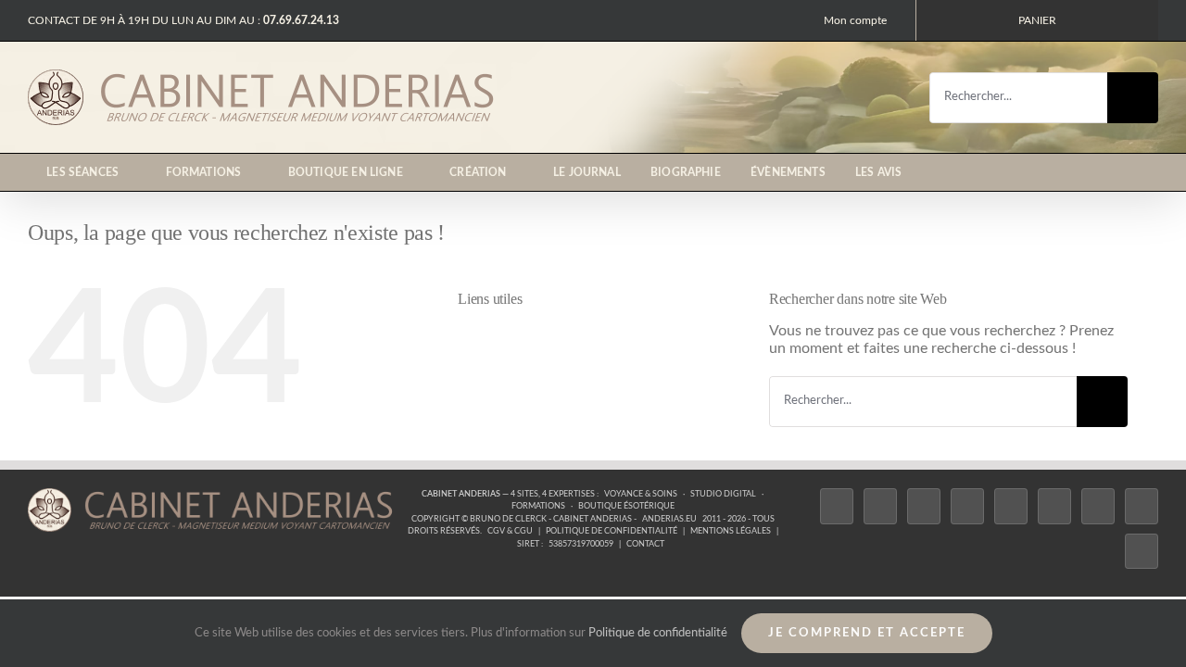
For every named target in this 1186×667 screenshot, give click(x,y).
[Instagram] (923, 506)
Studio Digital (723, 494)
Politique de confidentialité (611, 531)
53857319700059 (581, 544)
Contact (645, 544)
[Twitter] (880, 506)
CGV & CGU (510, 531)
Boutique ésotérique (626, 506)
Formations (538, 506)
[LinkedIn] (1098, 506)
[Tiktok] (967, 506)
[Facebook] (836, 506)
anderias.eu (669, 519)
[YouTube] (1054, 506)
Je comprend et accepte (866, 633)
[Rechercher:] (1018, 96)
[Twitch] (1011, 506)
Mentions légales (730, 531)
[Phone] (1141, 552)
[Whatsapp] (1141, 506)
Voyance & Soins (640, 494)
